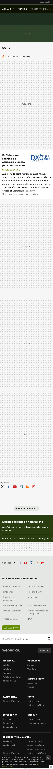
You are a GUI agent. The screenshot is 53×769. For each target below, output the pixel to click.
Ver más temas (11, 627)
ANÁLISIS (22, 8)
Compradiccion (10, 727)
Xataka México (9, 741)
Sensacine (32, 683)
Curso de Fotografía (36, 605)
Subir (42, 650)
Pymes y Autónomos (36, 723)
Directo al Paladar (11, 701)
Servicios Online (11, 170)
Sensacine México (35, 745)
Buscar (49, 638)
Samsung (26, 56)
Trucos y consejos (36, 586)
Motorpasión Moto (35, 705)
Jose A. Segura (15, 194)
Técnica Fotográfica (12, 610)
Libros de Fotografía (12, 605)
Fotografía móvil (34, 591)
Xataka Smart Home (12, 676)
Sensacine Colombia (36, 749)
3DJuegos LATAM (34, 741)
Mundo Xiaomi (9, 680)
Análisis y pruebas (26, 538)
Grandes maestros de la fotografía (37, 612)
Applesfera (8, 672)
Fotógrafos (8, 591)
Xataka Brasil (9, 745)
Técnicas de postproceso (9, 598)
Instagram (21, 486)
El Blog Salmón (33, 719)
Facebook (8, 486)
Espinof (30, 687)
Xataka (6, 665)
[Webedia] (46, 2)
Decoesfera (8, 723)
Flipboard (34, 486)
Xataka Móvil (8, 669)
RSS (27, 486)
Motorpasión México (36, 753)
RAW (29, 618)
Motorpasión (33, 701)
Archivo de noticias (28, 508)
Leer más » (31, 190)
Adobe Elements (11, 618)
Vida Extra (31, 669)
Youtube (15, 486)
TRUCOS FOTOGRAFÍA (41, 8)
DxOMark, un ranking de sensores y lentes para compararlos (13, 160)
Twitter (2, 486)
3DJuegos (31, 665)
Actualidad (32, 597)
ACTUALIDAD (8, 8)
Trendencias (8, 719)
